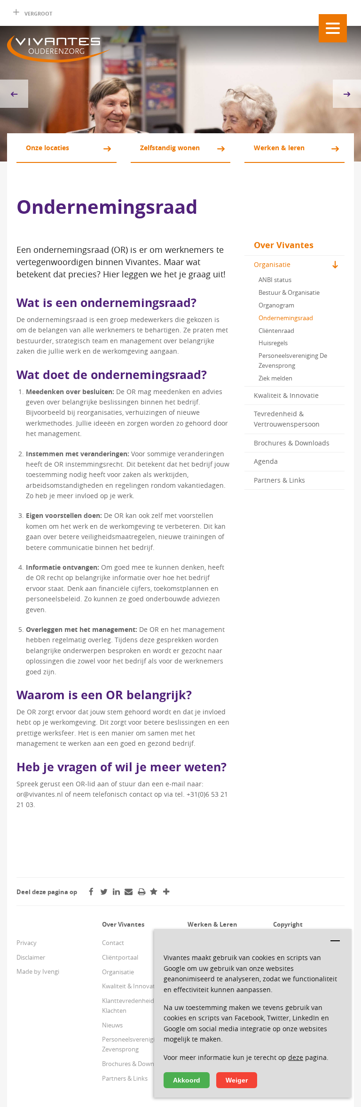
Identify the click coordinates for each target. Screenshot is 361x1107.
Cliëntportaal (120, 957)
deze (295, 1057)
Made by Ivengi (37, 971)
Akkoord (186, 1080)
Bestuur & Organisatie (289, 292)
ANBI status (275, 279)
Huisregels (273, 343)
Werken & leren (279, 147)
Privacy (26, 942)
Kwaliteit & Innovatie (286, 395)
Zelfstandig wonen (170, 147)
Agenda (266, 461)
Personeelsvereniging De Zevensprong (293, 360)
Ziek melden (275, 378)
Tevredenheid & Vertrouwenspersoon (287, 418)
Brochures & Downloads (292, 442)
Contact (113, 942)
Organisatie (272, 264)
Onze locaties (47, 147)
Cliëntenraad (276, 330)
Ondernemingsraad (286, 318)
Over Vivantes (284, 245)
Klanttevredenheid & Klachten (131, 1005)
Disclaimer (30, 957)
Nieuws (112, 1025)
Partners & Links (279, 480)
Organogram (276, 305)
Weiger (237, 1080)
